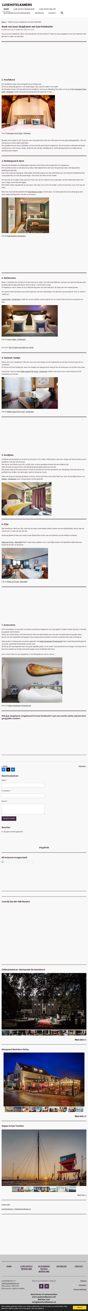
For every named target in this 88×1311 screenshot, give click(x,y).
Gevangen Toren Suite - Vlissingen (19, 133)
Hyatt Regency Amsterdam (16, 236)
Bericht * (5, 801)
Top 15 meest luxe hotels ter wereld (20, 347)
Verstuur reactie (9, 818)
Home (4, 22)
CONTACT (79, 1266)
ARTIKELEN (61, 1266)
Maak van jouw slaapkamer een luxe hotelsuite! (24, 22)
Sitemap (83, 1281)
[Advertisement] (44, 60)
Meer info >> (80, 1039)
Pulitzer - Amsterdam (9, 479)
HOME (9, 1266)
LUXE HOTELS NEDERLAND (26, 1267)
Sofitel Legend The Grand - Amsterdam (34, 371)
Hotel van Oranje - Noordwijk (12, 542)
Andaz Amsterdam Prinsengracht (50, 641)
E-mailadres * (6, 791)
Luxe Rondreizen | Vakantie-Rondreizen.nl (16, 1209)
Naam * (4, 780)
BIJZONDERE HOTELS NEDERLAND (44, 1269)
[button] (84, 974)
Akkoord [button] (79, 1307)
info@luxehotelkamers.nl (10, 1283)
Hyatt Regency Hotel (35, 192)
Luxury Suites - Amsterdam (11, 299)
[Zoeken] (62, 13)
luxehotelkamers (17, 5)
